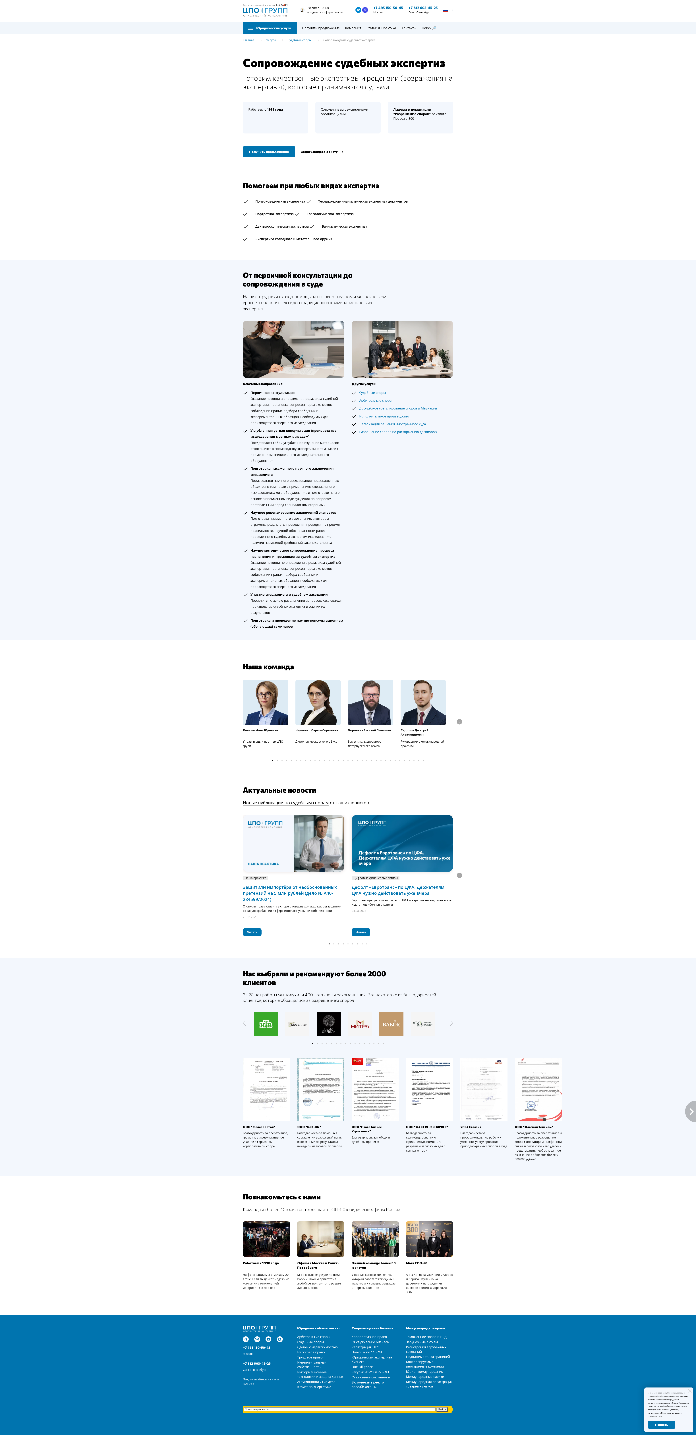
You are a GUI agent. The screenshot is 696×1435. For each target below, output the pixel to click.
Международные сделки (425, 1376)
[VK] (257, 1339)
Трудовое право (310, 1357)
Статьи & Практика (381, 28)
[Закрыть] (689, 1391)
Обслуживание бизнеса (370, 1342)
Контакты (408, 28)
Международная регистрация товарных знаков (429, 1384)
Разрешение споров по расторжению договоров (398, 432)
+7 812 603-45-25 (423, 8)
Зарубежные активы (422, 1342)
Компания (353, 28)
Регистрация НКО (365, 1347)
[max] (365, 10)
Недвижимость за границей (428, 1356)
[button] (272, 760)
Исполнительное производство (384, 416)
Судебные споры (299, 40)
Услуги (271, 40)
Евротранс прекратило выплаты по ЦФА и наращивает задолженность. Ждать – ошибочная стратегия (402, 902)
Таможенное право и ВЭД (426, 1337)
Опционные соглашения (371, 1377)
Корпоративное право (369, 1337)
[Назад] (244, 1023)
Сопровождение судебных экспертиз (349, 40)
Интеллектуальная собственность (311, 1364)
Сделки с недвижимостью (317, 1347)
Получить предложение (321, 28)
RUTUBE (248, 1384)
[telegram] (358, 10)
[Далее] (459, 721)
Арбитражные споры (313, 1337)
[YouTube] (268, 1339)
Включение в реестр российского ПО (368, 1384)
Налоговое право (311, 1352)
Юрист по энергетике (314, 1387)
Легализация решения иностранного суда (392, 424)
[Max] (280, 1339)
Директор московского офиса (316, 742)
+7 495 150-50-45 (388, 8)
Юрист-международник (424, 1371)
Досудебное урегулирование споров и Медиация (398, 408)
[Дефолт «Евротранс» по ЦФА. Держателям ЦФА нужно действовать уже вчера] (402, 843)
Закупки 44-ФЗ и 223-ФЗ (370, 1372)
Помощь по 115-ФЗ (367, 1352)
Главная (248, 40)
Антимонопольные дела (316, 1382)
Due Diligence (362, 1367)
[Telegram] (246, 1339)
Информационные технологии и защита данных (320, 1374)
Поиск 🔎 (429, 28)
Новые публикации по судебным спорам (286, 803)
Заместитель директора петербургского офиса (364, 744)
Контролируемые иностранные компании (425, 1364)
